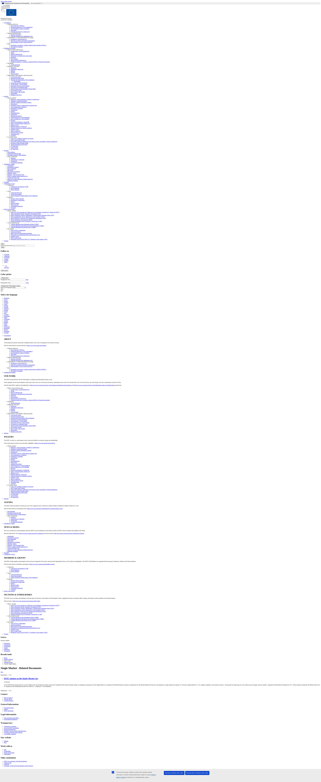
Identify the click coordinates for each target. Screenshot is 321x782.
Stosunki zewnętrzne (16, 116)
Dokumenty (7, 651)
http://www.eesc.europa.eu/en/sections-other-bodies (26, 601)
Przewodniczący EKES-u (17, 25)
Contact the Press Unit (13, 177)
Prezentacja (7, 643)
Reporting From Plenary (13, 171)
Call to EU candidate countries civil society (22, 138)
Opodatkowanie (15, 134)
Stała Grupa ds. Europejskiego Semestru (21, 233)
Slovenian (6, 331)
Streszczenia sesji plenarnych (18, 60)
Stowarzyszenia (15, 203)
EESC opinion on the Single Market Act (21, 678)
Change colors (4, 278)
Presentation (17, 81)
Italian (5, 317)
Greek (5, 304)
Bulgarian (6, 298)
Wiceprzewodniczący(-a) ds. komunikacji (22, 27)
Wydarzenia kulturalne (17, 162)
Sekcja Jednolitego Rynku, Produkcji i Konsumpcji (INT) (26, 213)
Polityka (6, 96)
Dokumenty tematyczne (17, 69)
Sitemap (6, 741)
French (6, 311)
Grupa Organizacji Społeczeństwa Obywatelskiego (24, 195)
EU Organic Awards (16, 90)
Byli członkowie (15, 188)
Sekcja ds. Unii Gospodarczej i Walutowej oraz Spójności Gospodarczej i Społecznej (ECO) (35, 212)
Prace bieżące (14, 59)
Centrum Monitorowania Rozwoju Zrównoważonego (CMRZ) (27, 226)
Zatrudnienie (14, 110)
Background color (5, 282)
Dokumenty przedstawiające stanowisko (21, 56)
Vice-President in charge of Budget (20, 28)
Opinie (12, 52)
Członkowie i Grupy (9, 183)
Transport (13, 135)
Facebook (7, 257)
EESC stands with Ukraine (18, 92)
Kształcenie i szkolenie (17, 108)
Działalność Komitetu (9, 48)
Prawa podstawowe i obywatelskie (20, 119)
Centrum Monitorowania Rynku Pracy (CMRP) (23, 227)
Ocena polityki (14, 74)
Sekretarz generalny (16, 34)
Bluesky (6, 260)
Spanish (6, 307)
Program (6, 150)
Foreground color (5, 279)
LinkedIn (6, 254)
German (6, 302)
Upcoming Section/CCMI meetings (16, 155)
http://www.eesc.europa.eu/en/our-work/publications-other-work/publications (94, 385)
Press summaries (11, 168)
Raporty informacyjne (16, 54)
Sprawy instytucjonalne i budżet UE (20, 123)
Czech (5, 299)
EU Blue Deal (14, 146)
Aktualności (10, 165)
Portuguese (7, 326)
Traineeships (7, 751)
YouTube (6, 267)
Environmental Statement (10, 719)
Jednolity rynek (15, 129)
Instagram (7, 256)
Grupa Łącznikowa (16, 232)
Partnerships (14, 93)
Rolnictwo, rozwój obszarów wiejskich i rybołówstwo (25, 99)
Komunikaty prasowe (13, 167)
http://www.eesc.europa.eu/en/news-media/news (31, 533)
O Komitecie (7, 22)
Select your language (6, 287)
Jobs (5, 749)
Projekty (13, 72)
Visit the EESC (8, 699)
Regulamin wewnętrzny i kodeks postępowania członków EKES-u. (28, 45)
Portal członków (15, 189)
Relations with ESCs (16, 95)
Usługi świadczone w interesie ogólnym (21, 128)
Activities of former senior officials (13, 732)
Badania (13, 71)
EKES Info (10, 170)
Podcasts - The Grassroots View (15, 174)
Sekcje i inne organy (9, 209)
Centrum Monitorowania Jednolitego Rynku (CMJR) (25, 224)
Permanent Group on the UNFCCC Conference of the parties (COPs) (29, 239)
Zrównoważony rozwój (17, 132)
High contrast (4, 270)
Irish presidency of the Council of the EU (21, 42)
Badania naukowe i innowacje (19, 126)
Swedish (6, 332)
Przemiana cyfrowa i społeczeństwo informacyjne (24, 105)
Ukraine (6, 241)
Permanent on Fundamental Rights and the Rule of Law (25, 235)
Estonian (6, 308)
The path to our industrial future (19, 87)
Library (6, 709)
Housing (13, 120)
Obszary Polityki (8, 659)
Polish (5, 325)
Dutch (5, 323)
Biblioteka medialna (12, 180)
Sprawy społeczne (15, 131)
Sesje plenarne (11, 152)
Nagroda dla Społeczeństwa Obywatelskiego (22, 80)
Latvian (6, 320)
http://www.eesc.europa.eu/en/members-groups (42, 564)
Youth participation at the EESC (19, 144)
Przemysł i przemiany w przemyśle (20, 122)
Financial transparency (10, 729)
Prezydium (13, 30)
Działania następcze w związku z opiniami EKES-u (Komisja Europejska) (30, 62)
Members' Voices (11, 173)
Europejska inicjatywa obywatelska (20, 86)
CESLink (6, 764)
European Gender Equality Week (19, 143)
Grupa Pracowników (16, 194)
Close (18, 286)
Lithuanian (7, 319)
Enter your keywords (6, 245)
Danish (6, 301)
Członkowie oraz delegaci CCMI (19, 186)
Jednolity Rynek (8, 662)
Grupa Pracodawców (16, 192)
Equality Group (15, 236)
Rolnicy (13, 201)
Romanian (6, 328)
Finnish (6, 310)
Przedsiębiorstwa (15, 113)
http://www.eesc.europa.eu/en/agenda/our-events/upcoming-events (45, 508)
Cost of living (14, 147)
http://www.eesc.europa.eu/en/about (36, 345)
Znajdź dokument (15, 65)
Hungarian (7, 316)
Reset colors (13, 286)
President (6, 182)
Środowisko (14, 114)
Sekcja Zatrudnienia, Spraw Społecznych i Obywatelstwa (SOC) (28, 217)
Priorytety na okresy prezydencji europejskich (23, 40)
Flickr (5, 262)
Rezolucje (13, 57)
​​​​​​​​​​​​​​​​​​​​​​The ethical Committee (17, 46)
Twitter (6, 259)
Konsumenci (14, 104)
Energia (13, 111)
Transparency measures (10, 726)
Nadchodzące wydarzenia (17, 159)
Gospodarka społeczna (17, 206)
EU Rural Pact (14, 149)
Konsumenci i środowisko (17, 200)
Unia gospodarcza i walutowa (18, 107)
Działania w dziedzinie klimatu (19, 101)
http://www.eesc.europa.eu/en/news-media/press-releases (69, 533)
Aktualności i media (9, 164)
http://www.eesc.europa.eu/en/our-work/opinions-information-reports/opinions (51, 385)
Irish (5, 313)
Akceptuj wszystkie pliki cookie (174, 773)
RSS (2, 672)
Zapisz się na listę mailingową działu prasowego (20, 179)
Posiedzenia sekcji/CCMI (14, 153)
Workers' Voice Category (17, 198)
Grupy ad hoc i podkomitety (18, 230)
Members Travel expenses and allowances (15, 731)
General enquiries (8, 700)
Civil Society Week (16, 77)
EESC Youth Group (16, 238)
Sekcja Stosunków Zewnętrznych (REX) (21, 220)
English (6, 305)
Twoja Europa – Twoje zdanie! (19, 84)
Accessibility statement (10, 734)
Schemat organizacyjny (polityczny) (20, 31)
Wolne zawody (15, 204)
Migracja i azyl (15, 125)
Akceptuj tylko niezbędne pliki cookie (197, 773)
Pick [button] (27, 279)
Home (5, 658)
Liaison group (7, 763)
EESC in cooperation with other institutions (15, 761)
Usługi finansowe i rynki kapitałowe (20, 117)
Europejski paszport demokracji (19, 83)
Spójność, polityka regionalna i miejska (21, 102)
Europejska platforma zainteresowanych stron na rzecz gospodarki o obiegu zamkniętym (34, 141)
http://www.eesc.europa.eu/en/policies (45, 443)
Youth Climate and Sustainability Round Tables (23, 89)
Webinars (13, 158)
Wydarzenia (14, 161)
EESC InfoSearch (8, 711)
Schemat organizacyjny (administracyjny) (22, 36)
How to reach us (8, 697)
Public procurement (9, 752)
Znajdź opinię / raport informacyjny (20, 51)
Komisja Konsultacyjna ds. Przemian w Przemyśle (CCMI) (26, 221)
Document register (9, 708)
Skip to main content (6, 1)
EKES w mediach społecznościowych (17, 176)
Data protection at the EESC (11, 718)
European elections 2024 (17, 78)
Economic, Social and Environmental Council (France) (18, 766)
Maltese (6, 322)
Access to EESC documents (11, 728)
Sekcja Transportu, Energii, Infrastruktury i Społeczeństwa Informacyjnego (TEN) (32, 215)
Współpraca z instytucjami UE (19, 39)
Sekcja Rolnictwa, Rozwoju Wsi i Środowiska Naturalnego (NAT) (28, 218)
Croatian (6, 314)
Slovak (6, 329)
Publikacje (13, 68)
